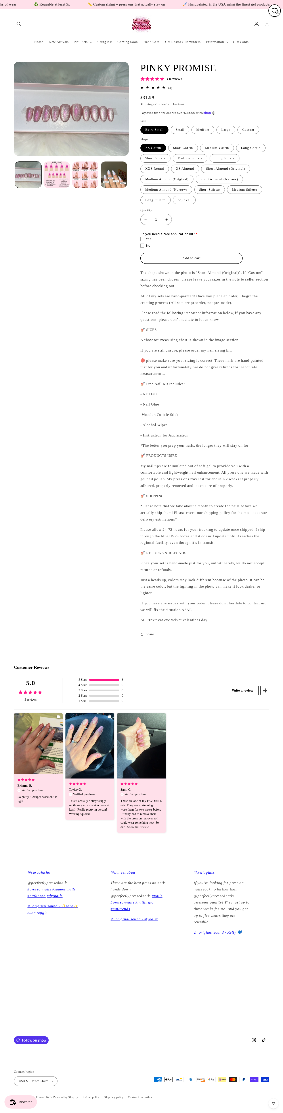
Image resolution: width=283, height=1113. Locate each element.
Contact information (140, 1097)
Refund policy (91, 1097)
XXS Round (154, 169)
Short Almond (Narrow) (219, 179)
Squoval (184, 200)
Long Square (224, 158)
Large (225, 129)
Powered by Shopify (65, 1097)
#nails (157, 896)
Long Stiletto (155, 200)
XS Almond (185, 169)
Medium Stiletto (244, 189)
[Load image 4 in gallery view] (114, 174)
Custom (248, 129)
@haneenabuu (123, 872)
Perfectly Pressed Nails (38, 1097)
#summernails (64, 889)
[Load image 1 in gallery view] (28, 174)
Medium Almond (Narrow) (166, 189)
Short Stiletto (209, 189)
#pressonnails (39, 889)
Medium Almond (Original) (167, 179)
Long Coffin (251, 148)
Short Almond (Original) (225, 169)
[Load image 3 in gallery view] (85, 174)
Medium (202, 129)
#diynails (55, 896)
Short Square (155, 158)
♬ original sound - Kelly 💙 (218, 932)
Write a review (242, 690)
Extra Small (154, 129)
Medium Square (190, 158)
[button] (19, 24)
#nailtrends (120, 909)
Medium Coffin (217, 148)
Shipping (146, 104)
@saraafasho (38, 872)
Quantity (146, 210)
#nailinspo (36, 896)
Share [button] (150, 634)
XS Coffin (153, 148)
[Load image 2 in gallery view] (57, 174)
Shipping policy (113, 1097)
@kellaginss (204, 872)
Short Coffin (183, 148)
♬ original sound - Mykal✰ (134, 919)
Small (180, 129)
